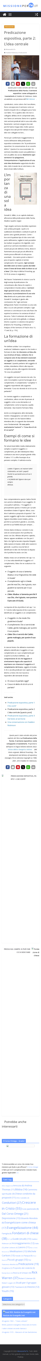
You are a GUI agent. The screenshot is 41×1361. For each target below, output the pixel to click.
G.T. (10, 1239)
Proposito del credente (24, 1268)
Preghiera (7, 1268)
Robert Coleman (27, 1278)
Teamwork (21, 1287)
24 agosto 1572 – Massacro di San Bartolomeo (19, 1332)
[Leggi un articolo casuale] (36, 14)
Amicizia (18, 1185)
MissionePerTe (10, 49)
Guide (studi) (21, 1238)
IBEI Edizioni (30, 99)
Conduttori (12, 1203)
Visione (33, 1286)
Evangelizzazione (22, 1227)
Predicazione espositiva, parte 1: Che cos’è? (23, 777)
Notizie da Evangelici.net (14, 1315)
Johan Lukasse (11, 1247)
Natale (19, 1256)
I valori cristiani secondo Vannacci (14, 1328)
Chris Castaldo (22, 1198)
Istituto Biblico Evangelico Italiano (20, 749)
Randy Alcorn (7, 1273)
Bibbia (21, 1189)
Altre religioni (7, 1186)
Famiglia (7, 1233)
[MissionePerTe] (4, 14)
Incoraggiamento (23, 1243)
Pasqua (28, 1255)
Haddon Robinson (12, 53)
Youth (8, 1291)
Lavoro (24, 1247)
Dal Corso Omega (15, 1213)
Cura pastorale (30, 1209)
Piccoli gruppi (17, 1259)
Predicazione (9, 27)
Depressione (11, 1218)
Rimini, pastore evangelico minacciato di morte (19, 1325)
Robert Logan (8, 1283)
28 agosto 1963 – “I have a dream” (14, 1321)
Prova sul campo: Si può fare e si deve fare (17, 950)
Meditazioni (18, 1251)
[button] (8, 84)
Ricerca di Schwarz (22, 1273)
